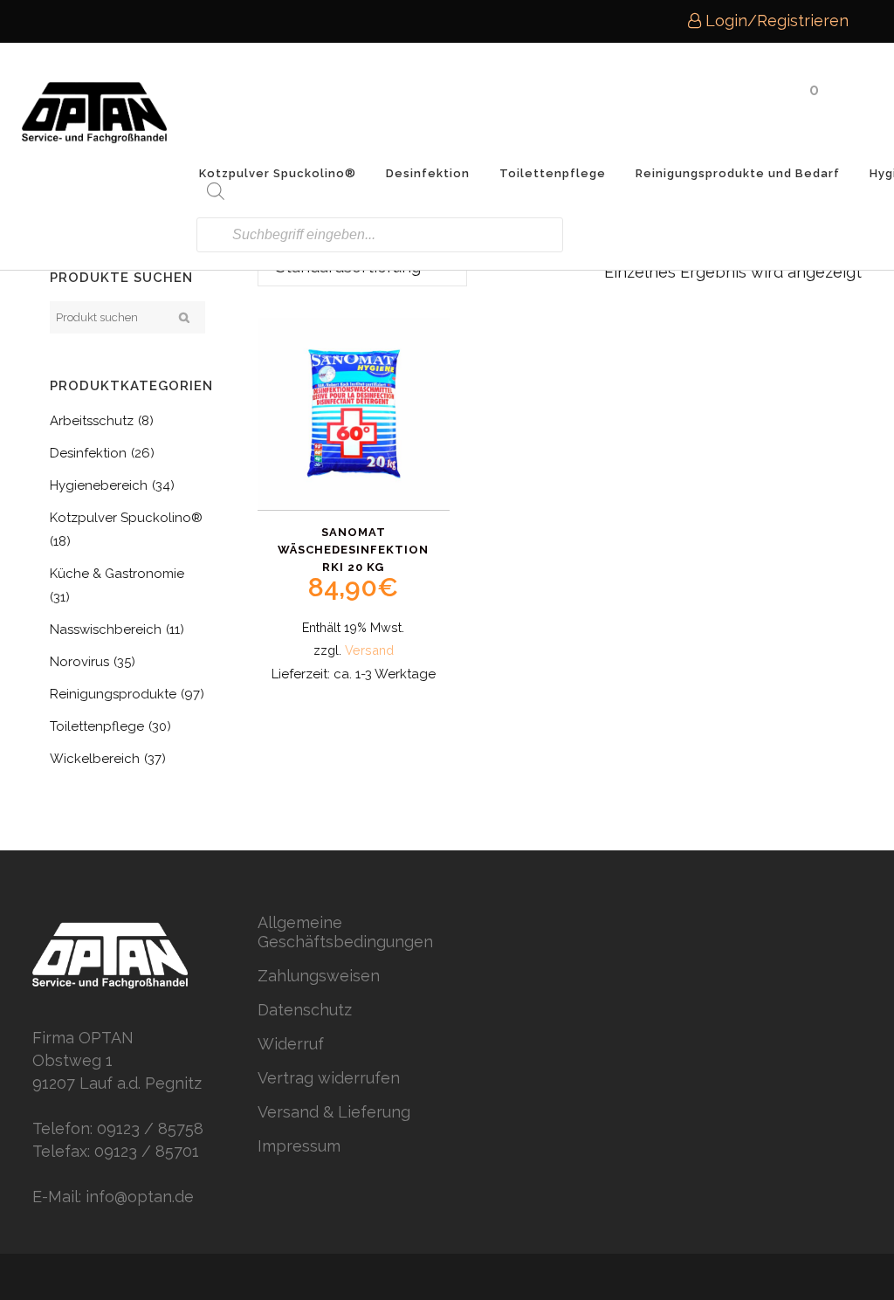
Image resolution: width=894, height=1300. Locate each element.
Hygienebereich (99, 485)
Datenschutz (305, 1010)
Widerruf (291, 1044)
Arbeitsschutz (92, 421)
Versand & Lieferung (334, 1112)
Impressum (299, 1146)
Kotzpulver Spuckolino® (126, 518)
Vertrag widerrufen (329, 1078)
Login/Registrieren (775, 20)
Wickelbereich (95, 759)
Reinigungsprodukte (113, 694)
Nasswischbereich (106, 629)
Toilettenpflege (97, 726)
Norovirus (79, 662)
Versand (369, 650)
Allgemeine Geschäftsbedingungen (345, 932)
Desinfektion (88, 453)
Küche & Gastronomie (117, 573)
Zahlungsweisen (319, 975)
